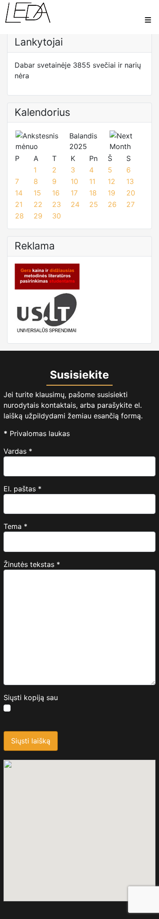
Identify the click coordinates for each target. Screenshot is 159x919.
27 (130, 204)
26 (112, 204)
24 (75, 204)
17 (74, 192)
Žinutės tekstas (32, 564)
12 (111, 181)
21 (19, 204)
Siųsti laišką (30, 740)
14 (19, 192)
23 (56, 204)
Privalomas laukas (37, 433)
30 (56, 215)
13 (130, 181)
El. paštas (23, 488)
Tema (15, 526)
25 (93, 204)
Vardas (18, 451)
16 (56, 192)
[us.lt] (47, 311)
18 (93, 192)
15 (37, 192)
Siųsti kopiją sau (31, 697)
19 (111, 192)
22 (38, 204)
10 (74, 181)
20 (130, 192)
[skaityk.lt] (47, 275)
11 (92, 181)
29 (38, 215)
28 (19, 215)
